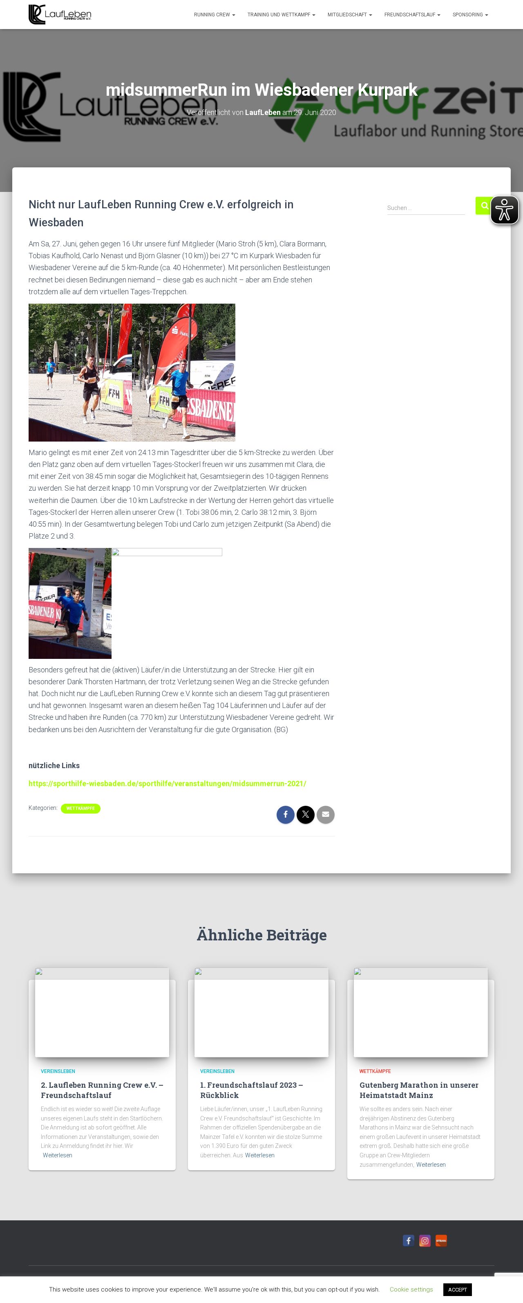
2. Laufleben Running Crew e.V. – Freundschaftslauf (102, 1090)
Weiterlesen (57, 1155)
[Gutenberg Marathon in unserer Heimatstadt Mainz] (420, 1012)
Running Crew (212, 15)
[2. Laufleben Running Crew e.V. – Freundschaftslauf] (102, 1012)
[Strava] (441, 1241)
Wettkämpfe (81, 808)
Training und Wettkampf (279, 15)
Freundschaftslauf (410, 15)
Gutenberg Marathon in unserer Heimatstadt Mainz (419, 1090)
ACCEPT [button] (457, 1290)
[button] (233, 15)
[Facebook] (408, 1241)
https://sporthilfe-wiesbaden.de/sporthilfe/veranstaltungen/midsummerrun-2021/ (167, 783)
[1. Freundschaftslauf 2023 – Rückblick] (261, 1012)
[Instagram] (425, 1241)
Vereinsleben (58, 1071)
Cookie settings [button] (411, 1289)
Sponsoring (468, 15)
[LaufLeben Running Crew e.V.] (59, 15)
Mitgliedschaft (348, 15)
